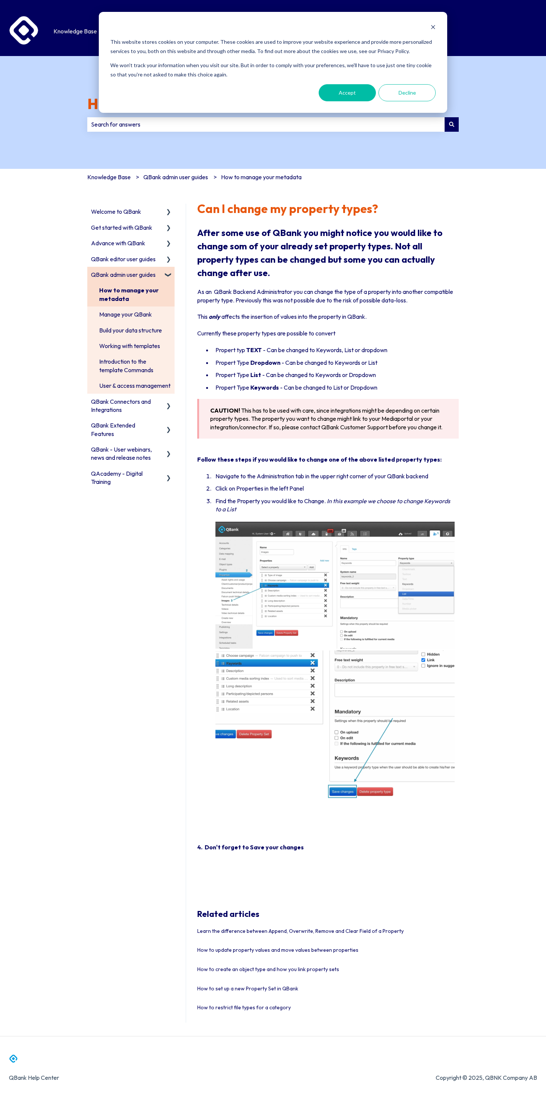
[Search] (452, 124)
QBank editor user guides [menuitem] (123, 259)
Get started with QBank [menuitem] (121, 227)
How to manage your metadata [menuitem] (129, 294)
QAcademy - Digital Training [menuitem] (117, 477)
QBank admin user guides (175, 177)
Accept (347, 92)
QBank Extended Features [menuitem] (113, 429)
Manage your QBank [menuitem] (125, 314)
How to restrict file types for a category (244, 1007)
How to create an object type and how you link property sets (268, 969)
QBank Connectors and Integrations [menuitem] (121, 405)
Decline (407, 92)
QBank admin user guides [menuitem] (123, 274)
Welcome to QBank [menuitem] (116, 211)
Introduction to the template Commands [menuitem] (126, 365)
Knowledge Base (75, 31)
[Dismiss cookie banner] (433, 28)
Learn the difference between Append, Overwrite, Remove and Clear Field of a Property (300, 931)
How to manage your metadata (261, 177)
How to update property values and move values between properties (277, 950)
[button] (169, 212)
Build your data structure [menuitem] (130, 330)
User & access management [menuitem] (134, 385)
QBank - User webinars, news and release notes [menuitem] (121, 453)
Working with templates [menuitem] (129, 346)
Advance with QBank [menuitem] (118, 243)
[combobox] (266, 124)
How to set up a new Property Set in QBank (247, 988)
